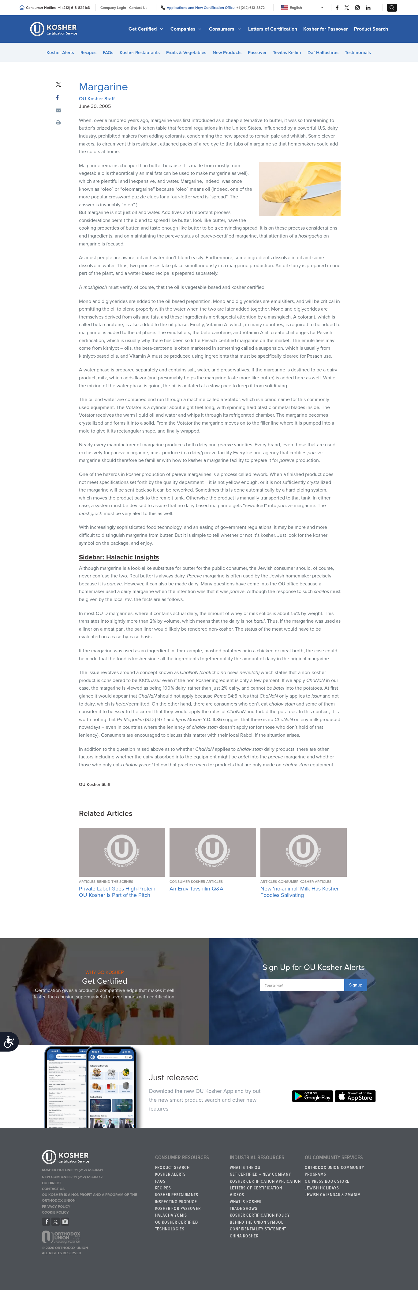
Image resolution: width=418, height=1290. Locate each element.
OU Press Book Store (327, 1181)
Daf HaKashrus (323, 52)
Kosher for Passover (325, 29)
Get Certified (143, 29)
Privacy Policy (56, 1206)
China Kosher (244, 1236)
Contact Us (138, 8)
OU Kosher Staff (97, 99)
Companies (183, 29)
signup (355, 985)
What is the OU (245, 1167)
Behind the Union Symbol (256, 1222)
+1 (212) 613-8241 (72, 8)
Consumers (222, 29)
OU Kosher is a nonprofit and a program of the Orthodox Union (89, 1197)
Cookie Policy (55, 1212)
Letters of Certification (272, 29)
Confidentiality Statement (258, 1229)
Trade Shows (243, 1208)
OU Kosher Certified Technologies (176, 1226)
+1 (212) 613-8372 (251, 8)
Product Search (371, 29)
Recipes (88, 52)
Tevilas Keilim (287, 52)
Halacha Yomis (171, 1215)
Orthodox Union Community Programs (334, 1171)
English (296, 8)
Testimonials (358, 52)
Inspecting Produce (176, 1202)
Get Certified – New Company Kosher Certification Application (265, 1178)
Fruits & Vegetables (186, 52)
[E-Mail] (58, 111)
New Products (227, 52)
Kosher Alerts (60, 52)
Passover (257, 52)
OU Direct (51, 1183)
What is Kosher (246, 1202)
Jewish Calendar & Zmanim (333, 1195)
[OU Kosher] (96, 1158)
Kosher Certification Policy (260, 1215)
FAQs (108, 52)
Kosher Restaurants (140, 52)
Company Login (113, 8)
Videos (237, 1195)
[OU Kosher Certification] (54, 29)
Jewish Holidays (322, 1188)
